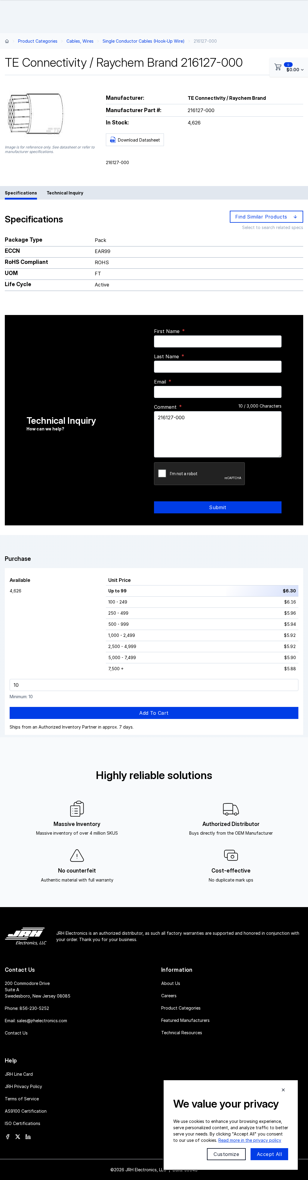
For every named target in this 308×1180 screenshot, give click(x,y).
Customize (226, 1154)
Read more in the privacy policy (249, 1140)
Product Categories (37, 41)
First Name (167, 331)
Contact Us (16, 1032)
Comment (165, 407)
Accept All (269, 1154)
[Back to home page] (7, 41)
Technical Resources (181, 1032)
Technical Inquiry (65, 192)
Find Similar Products (262, 217)
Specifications (21, 192)
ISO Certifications (22, 1123)
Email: (36, 1020)
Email (160, 382)
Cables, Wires (80, 41)
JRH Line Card (19, 1074)
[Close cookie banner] (283, 1090)
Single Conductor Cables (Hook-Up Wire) (144, 41)
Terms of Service (22, 1098)
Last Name (166, 356)
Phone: (27, 1008)
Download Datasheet (139, 139)
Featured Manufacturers (185, 1020)
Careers (169, 995)
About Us (170, 983)
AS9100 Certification (26, 1111)
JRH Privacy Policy (23, 1086)
